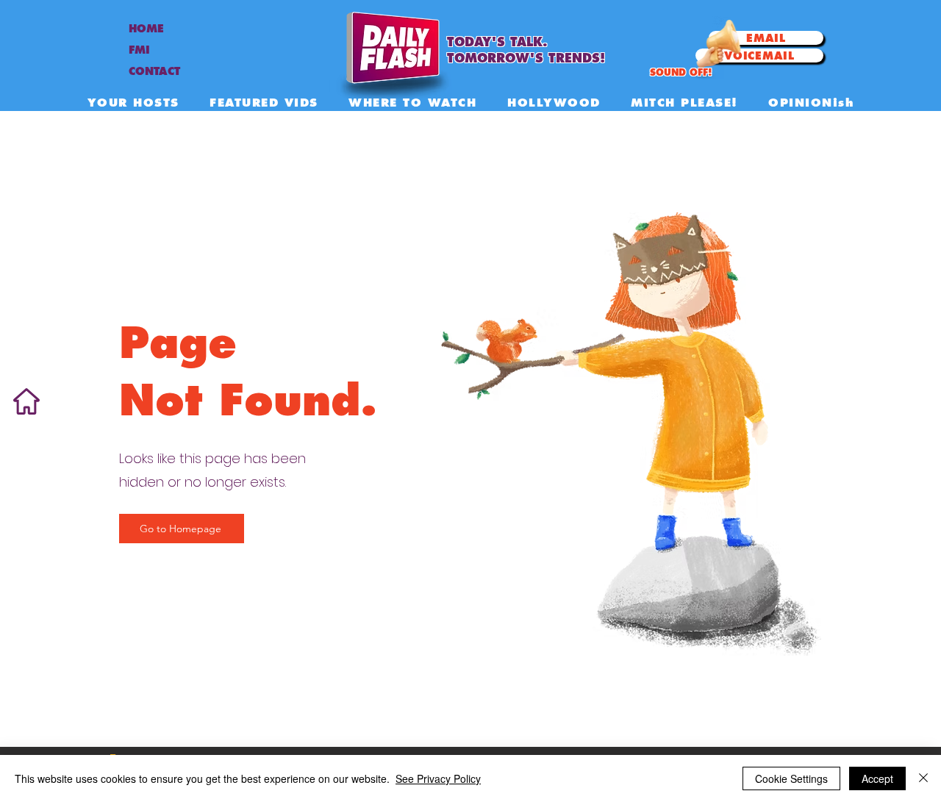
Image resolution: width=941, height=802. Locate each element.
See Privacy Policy (438, 778)
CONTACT (154, 71)
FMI (139, 50)
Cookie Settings (791, 778)
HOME (146, 28)
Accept (877, 778)
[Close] (923, 778)
